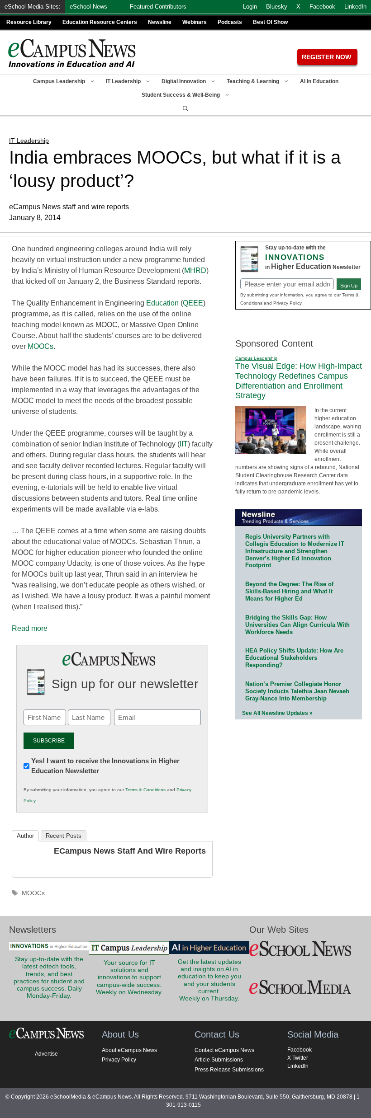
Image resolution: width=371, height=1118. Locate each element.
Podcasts (230, 22)
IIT (184, 444)
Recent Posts (63, 835)
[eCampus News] (72, 53)
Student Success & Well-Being (181, 95)
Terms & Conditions (145, 789)
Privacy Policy (119, 1060)
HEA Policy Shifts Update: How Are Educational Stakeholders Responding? (294, 657)
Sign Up (348, 285)
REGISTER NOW (326, 57)
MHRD (195, 270)
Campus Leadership (59, 81)
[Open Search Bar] (185, 108)
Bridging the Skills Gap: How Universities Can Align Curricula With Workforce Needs (297, 624)
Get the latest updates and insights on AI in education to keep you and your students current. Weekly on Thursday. (209, 980)
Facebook (299, 1050)
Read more (30, 628)
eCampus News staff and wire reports (130, 850)
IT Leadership (123, 81)
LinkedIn (298, 1066)
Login (250, 6)
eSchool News (88, 6)
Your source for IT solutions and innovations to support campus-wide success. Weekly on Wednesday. (129, 977)
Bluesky (276, 6)
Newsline (159, 22)
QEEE (193, 303)
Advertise (46, 1054)
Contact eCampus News (224, 1050)
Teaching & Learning (253, 81)
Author (25, 835)
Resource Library (29, 22)
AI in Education (319, 81)
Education (162, 303)
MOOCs (40, 346)
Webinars (194, 22)
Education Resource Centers (99, 22)
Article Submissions (219, 1060)
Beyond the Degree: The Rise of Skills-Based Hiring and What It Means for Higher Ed (289, 591)
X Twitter (297, 1058)
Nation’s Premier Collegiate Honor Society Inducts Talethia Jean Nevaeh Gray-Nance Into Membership (297, 691)
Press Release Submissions (229, 1069)
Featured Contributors (158, 6)
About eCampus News (129, 1050)
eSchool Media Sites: (33, 6)
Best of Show (270, 22)
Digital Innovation (184, 81)
